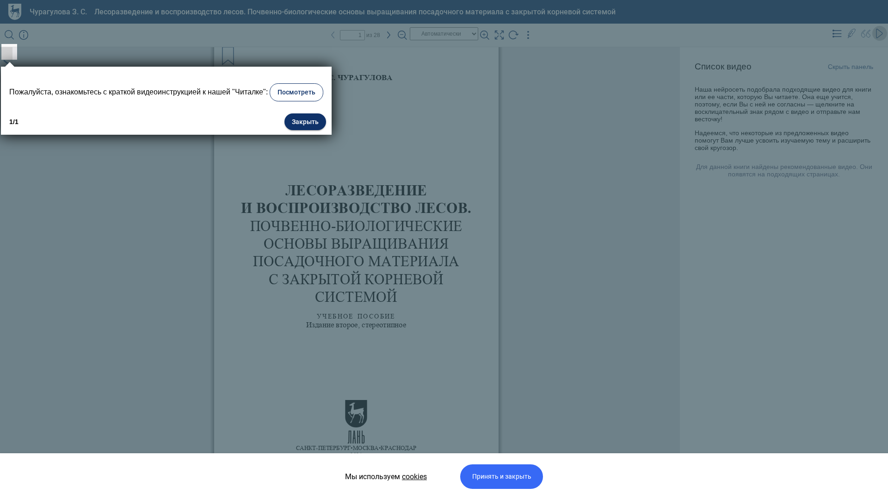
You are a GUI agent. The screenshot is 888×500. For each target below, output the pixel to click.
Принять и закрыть (501, 477)
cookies (414, 476)
